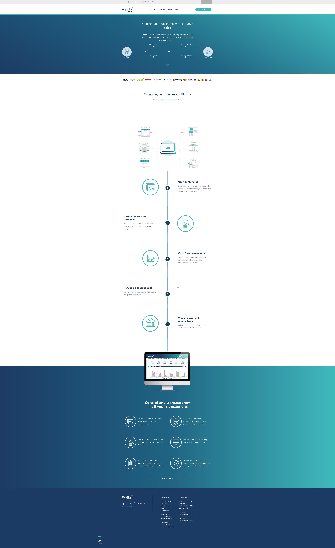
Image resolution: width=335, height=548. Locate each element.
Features (162, 9)
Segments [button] (170, 9)
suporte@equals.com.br (167, 518)
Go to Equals (205, 2)
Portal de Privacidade (148, 2)
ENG (126, 2)
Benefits (154, 9)
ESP (130, 2)
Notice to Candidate (128, 506)
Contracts (137, 2)
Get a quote (203, 9)
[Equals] (127, 497)
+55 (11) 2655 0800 (166, 516)
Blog (176, 9)
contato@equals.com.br (167, 526)
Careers (139, 503)
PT (123, 2)
